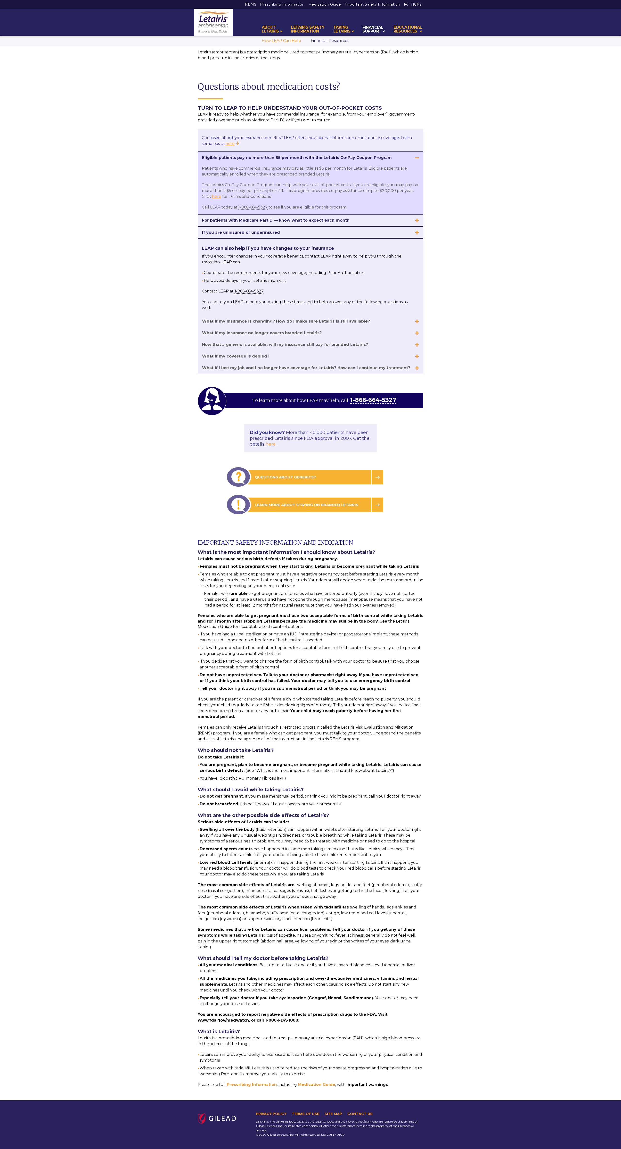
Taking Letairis (342, 29)
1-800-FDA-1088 (281, 1020)
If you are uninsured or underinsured (241, 232)
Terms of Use (305, 1114)
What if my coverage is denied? (235, 356)
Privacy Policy (271, 1114)
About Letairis (270, 29)
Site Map (333, 1114)
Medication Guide (324, 4)
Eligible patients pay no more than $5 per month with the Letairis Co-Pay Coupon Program (297, 157)
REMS (250, 4)
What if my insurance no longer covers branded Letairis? (262, 333)
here (230, 143)
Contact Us (360, 1114)
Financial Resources (330, 40)
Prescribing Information (282, 4)
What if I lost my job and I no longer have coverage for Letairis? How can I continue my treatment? (306, 368)
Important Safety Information (372, 4)
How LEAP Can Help (281, 40)
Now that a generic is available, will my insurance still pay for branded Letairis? (285, 344)
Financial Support (372, 29)
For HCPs (413, 4)
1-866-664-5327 (253, 207)
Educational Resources (407, 29)
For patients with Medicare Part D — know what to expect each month (276, 220)
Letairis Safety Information (308, 29)
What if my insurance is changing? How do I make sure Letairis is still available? (286, 321)
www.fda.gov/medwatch (223, 1020)
